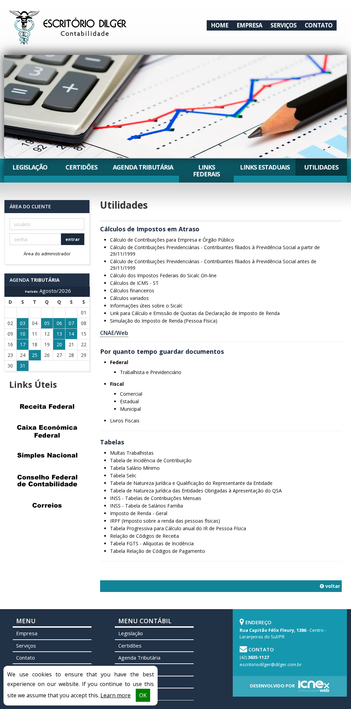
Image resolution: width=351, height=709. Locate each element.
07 (71, 323)
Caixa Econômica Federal (47, 431)
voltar (332, 586)
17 (22, 344)
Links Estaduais (265, 167)
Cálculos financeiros (132, 290)
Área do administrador (47, 254)
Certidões (81, 167)
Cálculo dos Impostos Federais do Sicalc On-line (163, 275)
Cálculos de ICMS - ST (134, 283)
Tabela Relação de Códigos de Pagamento (157, 551)
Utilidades (321, 167)
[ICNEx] (312, 686)
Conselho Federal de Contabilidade (47, 480)
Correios (47, 505)
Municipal (130, 409)
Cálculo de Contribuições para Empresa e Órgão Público (172, 239)
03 (22, 323)
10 (22, 333)
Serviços (283, 25)
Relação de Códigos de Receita (144, 536)
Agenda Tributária (143, 167)
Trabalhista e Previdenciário (150, 372)
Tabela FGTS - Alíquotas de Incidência (152, 543)
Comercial (131, 394)
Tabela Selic (123, 475)
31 (22, 365)
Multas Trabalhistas (132, 453)
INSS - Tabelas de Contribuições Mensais (155, 498)
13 (59, 333)
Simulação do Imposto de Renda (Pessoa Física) (163, 320)
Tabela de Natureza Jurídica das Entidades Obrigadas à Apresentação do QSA (196, 490)
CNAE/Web (114, 333)
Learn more (115, 695)
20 (59, 344)
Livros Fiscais (125, 420)
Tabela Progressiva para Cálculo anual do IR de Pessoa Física (178, 528)
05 (47, 323)
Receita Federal (47, 406)
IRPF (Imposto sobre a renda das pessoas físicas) (165, 521)
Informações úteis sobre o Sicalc (146, 305)
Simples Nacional (47, 456)
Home (219, 25)
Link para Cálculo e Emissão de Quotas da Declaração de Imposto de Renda (195, 313)
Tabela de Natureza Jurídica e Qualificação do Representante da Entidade (191, 483)
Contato (318, 25)
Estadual (129, 401)
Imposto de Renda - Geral (138, 513)
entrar (72, 239)
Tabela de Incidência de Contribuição (151, 460)
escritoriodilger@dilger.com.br (271, 664)
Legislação (29, 167)
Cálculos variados (129, 298)
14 (71, 333)
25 (34, 355)
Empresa (249, 25)
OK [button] (143, 695)
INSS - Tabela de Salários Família (146, 505)
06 (59, 323)
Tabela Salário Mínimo (135, 468)
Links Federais (206, 170)
